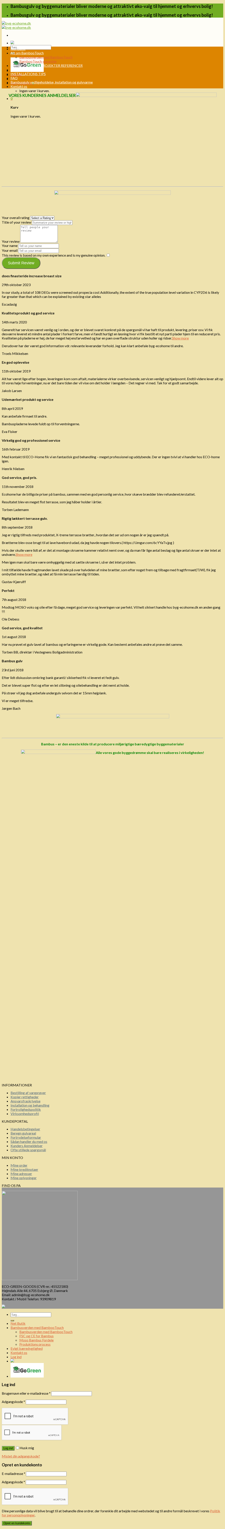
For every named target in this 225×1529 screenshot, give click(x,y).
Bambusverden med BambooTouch (46, 57)
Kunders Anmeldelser (27, 1146)
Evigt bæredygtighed (27, 1348)
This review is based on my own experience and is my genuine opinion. (53, 255)
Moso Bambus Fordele (36, 1340)
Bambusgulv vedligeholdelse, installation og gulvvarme (52, 82)
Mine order (19, 1165)
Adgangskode (13, 1401)
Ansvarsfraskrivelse (25, 1101)
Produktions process (35, 1344)
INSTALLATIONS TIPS (28, 74)
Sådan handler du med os (29, 1141)
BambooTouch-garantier (38, 61)
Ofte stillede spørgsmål (28, 1150)
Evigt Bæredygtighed (27, 70)
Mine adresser (21, 1173)
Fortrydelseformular (26, 1137)
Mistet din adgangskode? (21, 1456)
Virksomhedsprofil (25, 1113)
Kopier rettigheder (25, 1097)
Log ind (8, 1448)
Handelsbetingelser (25, 1129)
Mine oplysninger (24, 1178)
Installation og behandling (30, 1105)
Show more (180, 338)
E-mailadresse (13, 1473)
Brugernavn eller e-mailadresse (26, 1393)
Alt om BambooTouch (27, 53)
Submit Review (21, 263)
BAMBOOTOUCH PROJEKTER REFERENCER (47, 65)
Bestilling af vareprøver (28, 1093)
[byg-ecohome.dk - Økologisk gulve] (16, 25)
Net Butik (18, 49)
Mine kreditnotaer (24, 1169)
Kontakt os (19, 86)
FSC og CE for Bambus (36, 1336)
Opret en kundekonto (17, 1523)
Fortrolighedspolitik (26, 1109)
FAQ (14, 78)
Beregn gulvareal (23, 1133)
